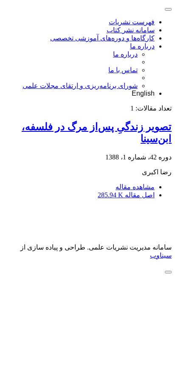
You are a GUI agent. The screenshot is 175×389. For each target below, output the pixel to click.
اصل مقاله (126, 195)
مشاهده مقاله (135, 186)
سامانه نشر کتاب (131, 30)
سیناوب (161, 255)
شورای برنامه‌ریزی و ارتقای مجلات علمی (80, 85)
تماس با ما (123, 70)
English (143, 93)
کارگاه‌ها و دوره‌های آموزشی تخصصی (102, 38)
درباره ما (142, 46)
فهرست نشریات (132, 22)
